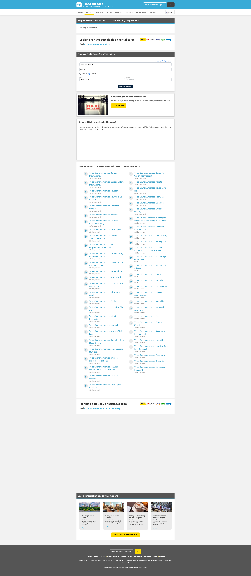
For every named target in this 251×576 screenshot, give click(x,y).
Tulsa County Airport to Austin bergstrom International (102, 247)
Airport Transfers (114, 12)
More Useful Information (125, 535)
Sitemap (162, 556)
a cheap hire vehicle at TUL (98, 44)
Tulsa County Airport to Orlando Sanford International (103, 360)
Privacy (155, 556)
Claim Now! (119, 105)
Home (80, 12)
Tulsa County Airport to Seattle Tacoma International (103, 238)
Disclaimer (147, 556)
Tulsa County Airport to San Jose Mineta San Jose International (103, 369)
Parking (129, 12)
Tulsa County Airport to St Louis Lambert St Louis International (148, 250)
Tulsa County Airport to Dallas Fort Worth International (149, 175)
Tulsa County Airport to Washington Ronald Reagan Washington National (150, 220)
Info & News (141, 12)
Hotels (153, 12)
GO (171, 4)
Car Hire (99, 12)
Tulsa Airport (98, 4)
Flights (89, 12)
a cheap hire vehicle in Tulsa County (102, 408)
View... (84, 528)
